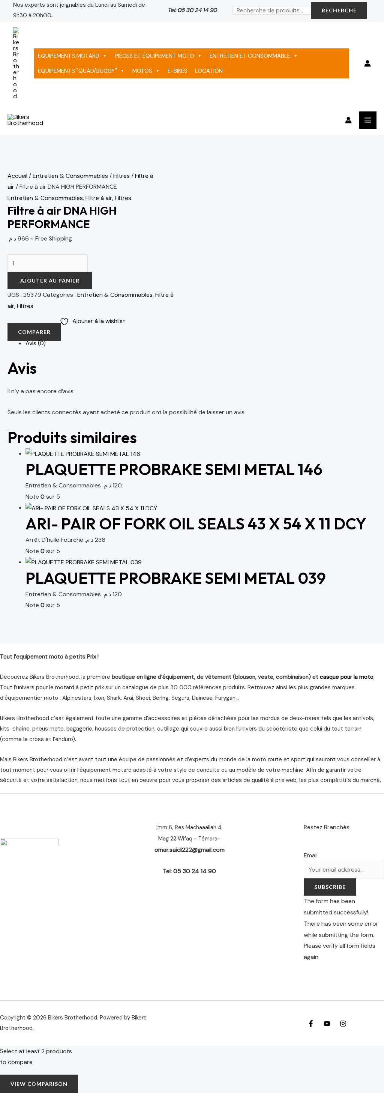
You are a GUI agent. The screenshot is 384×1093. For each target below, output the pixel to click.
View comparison (39, 1084)
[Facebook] (311, 1023)
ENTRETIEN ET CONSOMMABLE (250, 56)
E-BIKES (178, 71)
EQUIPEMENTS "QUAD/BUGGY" (77, 71)
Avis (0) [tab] (36, 343)
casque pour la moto (347, 677)
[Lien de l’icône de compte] (367, 63)
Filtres (121, 176)
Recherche (339, 10)
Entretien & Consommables (70, 176)
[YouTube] (327, 1023)
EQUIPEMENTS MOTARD (68, 56)
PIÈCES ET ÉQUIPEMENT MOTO (154, 56)
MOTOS (142, 71)
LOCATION (209, 71)
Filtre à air (99, 198)
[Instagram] (343, 1023)
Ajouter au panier (50, 280)
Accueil (17, 176)
